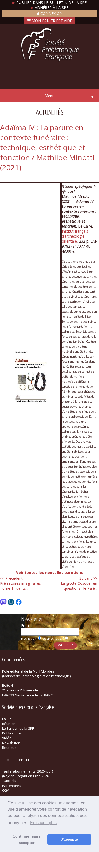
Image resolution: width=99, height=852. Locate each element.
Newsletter (11, 742)
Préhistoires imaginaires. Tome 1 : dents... (21, 583)
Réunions (9, 723)
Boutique (9, 747)
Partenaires (11, 785)
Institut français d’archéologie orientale (75, 236)
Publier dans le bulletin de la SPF (49, 2)
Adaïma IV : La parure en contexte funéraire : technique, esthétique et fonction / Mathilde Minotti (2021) (47, 147)
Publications (12, 733)
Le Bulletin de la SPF (18, 728)
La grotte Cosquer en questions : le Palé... (79, 583)
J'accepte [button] (69, 839)
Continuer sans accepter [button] (26, 839)
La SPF (7, 718)
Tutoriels (9, 780)
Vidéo (6, 737)
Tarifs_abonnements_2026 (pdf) (27, 771)
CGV (5, 790)
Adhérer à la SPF (49, 7)
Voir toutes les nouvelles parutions (49, 572)
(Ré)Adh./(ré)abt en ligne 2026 (25, 776)
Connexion (51, 13)
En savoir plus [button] (43, 822)
